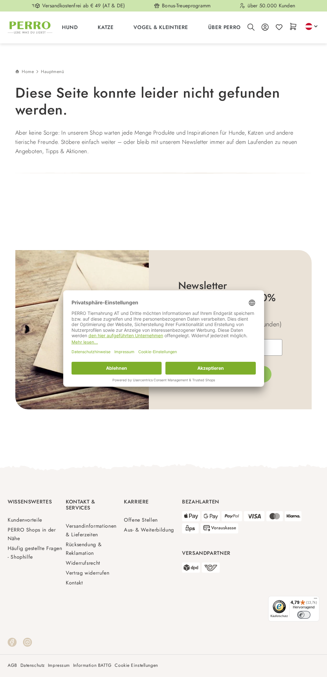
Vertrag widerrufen (88, 573)
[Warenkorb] (293, 27)
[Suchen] (251, 28)
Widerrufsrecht (83, 563)
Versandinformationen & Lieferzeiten (91, 530)
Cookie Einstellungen (136, 665)
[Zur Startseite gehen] (30, 27)
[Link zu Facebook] (12, 641)
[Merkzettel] (279, 28)
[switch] (303, 615)
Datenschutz (32, 665)
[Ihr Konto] (265, 28)
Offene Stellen (141, 520)
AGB (12, 665)
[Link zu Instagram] (27, 641)
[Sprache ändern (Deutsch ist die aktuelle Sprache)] (311, 26)
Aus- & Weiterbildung (149, 529)
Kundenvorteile (25, 520)
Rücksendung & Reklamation (84, 549)
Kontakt (74, 582)
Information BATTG (92, 665)
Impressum (59, 665)
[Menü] (315, 600)
